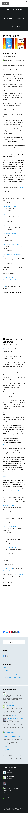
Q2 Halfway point (7, 670)
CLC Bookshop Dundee (9, 206)
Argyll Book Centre (8, 196)
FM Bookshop (7, 215)
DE (9, 277)
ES (15, 277)
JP (22, 277)
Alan (4, 444)
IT (17, 277)
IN (15, 280)
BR (4, 280)
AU (13, 280)
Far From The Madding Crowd (11, 516)
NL (20, 277)
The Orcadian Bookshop (9, 233)
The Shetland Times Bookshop (11, 244)
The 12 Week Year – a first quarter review (13, 674)
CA (7, 280)
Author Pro (15, 808)
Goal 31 (5, 667)
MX (10, 280)
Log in (17, 809)
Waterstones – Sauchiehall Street (12, 547)
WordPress (12, 809)
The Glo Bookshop (8, 225)
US (4, 277)
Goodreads (21, 187)
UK (7, 277)
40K (4, 680)
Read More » (10, 702)
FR (12, 277)
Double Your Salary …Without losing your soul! (14, 677)
